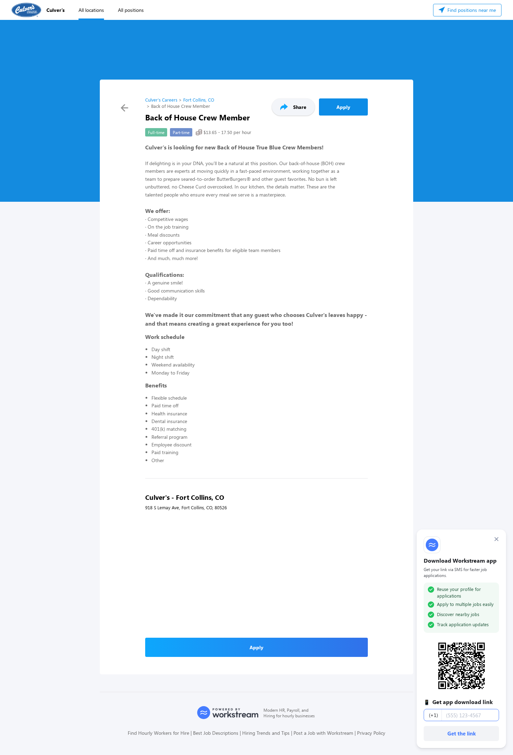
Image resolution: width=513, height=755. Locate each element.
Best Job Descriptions (215, 733)
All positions (131, 10)
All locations (91, 10)
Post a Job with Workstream (323, 733)
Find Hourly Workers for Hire (158, 733)
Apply (343, 107)
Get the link (461, 733)
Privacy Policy (371, 733)
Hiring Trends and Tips (266, 733)
